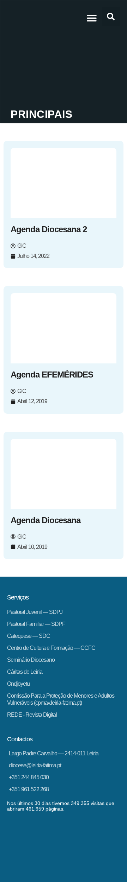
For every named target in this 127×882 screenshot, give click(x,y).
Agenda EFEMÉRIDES (52, 374)
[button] (91, 18)
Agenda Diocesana (45, 520)
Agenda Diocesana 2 (49, 229)
